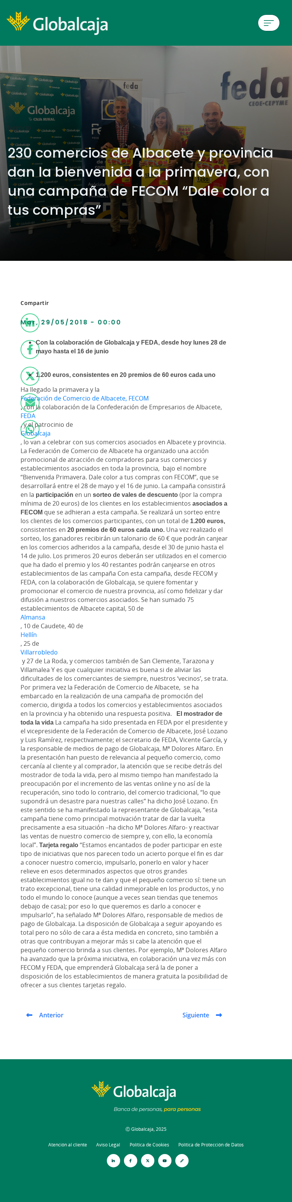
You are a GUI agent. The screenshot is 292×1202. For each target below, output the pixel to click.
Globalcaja (36, 433)
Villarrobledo (39, 652)
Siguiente (195, 1015)
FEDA (28, 416)
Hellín (29, 635)
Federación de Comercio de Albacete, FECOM (85, 398)
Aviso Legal (108, 1144)
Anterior (51, 1015)
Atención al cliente (67, 1144)
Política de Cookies (149, 1144)
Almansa (33, 617)
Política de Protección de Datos (211, 1144)
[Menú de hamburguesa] (269, 22)
